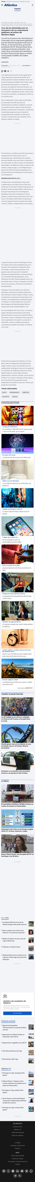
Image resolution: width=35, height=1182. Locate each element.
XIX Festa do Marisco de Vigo (12, 1051)
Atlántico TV (17, 1129)
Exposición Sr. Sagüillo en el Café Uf (14, 1043)
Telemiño (17, 1148)
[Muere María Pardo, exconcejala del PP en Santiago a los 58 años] (17, 844)
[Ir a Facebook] (3, 1171)
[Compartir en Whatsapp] (2, 71)
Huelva (14, 396)
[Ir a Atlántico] (10, 5)
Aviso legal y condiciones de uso (17, 1161)
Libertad (25, 392)
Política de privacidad (17, 1155)
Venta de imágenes (17, 1135)
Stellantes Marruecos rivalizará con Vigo (18, 1)
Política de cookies (17, 1158)
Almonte (5, 396)
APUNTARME (17, 1013)
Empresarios (14, 392)
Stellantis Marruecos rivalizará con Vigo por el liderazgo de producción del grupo (15, 957)
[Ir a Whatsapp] (31, 1171)
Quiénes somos (17, 1126)
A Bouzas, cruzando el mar (11, 947)
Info (17, 1153)
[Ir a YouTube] (22, 1171)
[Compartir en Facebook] (5, 71)
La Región (17, 1142)
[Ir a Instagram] (13, 1171)
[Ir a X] (8, 1171)
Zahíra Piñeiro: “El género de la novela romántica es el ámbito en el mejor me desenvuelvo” (14, 1083)
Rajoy (4, 392)
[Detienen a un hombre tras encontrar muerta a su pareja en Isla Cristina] (17, 760)
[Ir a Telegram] (15, 1175)
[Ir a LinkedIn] (17, 1171)
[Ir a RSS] (19, 1175)
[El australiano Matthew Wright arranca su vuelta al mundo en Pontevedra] (17, 793)
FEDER (17, 1164)
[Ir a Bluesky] (26, 1171)
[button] (32, 5)
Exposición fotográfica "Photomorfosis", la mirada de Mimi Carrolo (14, 1027)
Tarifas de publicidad (17, 1132)
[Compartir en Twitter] (8, 71)
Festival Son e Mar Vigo (10, 1059)
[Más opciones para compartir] (11, 71)
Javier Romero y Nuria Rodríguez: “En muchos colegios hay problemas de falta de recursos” (14, 1100)
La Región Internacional (17, 1145)
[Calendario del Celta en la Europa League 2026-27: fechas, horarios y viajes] (17, 818)
